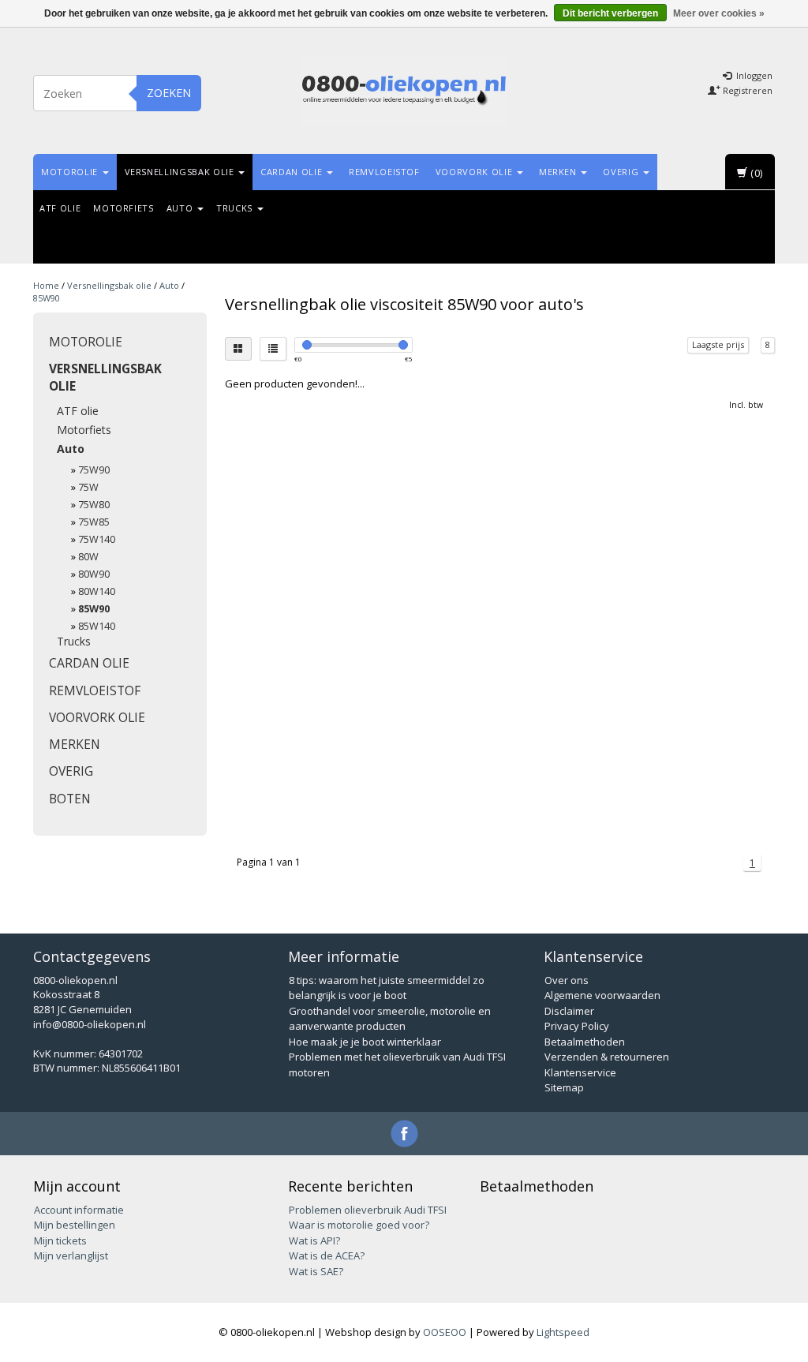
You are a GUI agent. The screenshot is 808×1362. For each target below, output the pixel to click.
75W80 (94, 504)
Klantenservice (580, 1072)
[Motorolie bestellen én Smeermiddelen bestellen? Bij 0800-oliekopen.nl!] (404, 91)
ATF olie (59, 208)
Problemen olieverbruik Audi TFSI (368, 1210)
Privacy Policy (576, 1026)
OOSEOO (444, 1332)
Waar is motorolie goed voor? (359, 1225)
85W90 (46, 298)
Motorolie (71, 172)
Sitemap (564, 1087)
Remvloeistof (384, 172)
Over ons (566, 980)
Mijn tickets (60, 1240)
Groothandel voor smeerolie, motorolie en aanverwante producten (390, 1019)
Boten (70, 798)
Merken (559, 172)
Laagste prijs (718, 344)
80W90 (94, 574)
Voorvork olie (475, 172)
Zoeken (169, 92)
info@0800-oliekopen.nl (89, 1024)
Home (46, 285)
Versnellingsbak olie (181, 172)
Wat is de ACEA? (327, 1255)
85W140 (96, 626)
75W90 (94, 470)
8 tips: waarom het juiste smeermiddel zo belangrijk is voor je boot (386, 988)
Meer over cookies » (719, 13)
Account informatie (79, 1210)
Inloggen (753, 75)
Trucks (236, 208)
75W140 (96, 539)
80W (88, 556)
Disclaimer (569, 1011)
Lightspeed (563, 1332)
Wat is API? (314, 1240)
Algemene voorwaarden (602, 995)
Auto (181, 208)
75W (88, 487)
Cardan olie (292, 172)
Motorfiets (123, 208)
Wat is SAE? (316, 1271)
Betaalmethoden (584, 1042)
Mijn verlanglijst (71, 1255)
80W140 (96, 591)
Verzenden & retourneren (606, 1057)
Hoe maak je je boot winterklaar (365, 1042)
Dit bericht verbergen (610, 13)
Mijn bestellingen (74, 1225)
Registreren (746, 90)
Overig (622, 172)
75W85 (94, 522)
